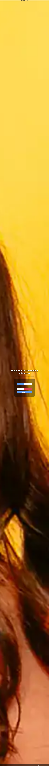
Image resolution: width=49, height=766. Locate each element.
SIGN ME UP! (24, 392)
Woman (28, 384)
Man (20, 384)
